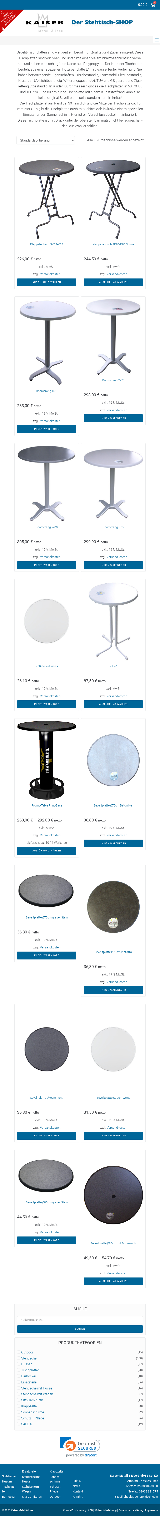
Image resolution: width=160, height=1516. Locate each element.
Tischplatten (30, 1370)
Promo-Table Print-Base (46, 805)
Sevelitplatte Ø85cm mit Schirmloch (113, 1243)
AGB (90, 1510)
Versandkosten (50, 274)
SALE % (26, 1424)
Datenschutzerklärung (131, 1510)
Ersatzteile (28, 1382)
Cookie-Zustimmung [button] (74, 1510)
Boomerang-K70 (46, 391)
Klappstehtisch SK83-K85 (46, 244)
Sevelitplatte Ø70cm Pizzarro (113, 952)
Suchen (80, 1329)
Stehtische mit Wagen (37, 1394)
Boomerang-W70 (113, 380)
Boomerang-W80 (47, 527)
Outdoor (27, 1352)
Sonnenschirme (32, 1412)
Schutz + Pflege (32, 1418)
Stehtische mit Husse (36, 1388)
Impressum (151, 1510)
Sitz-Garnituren (32, 1400)
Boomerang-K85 (113, 527)
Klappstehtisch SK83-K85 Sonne (113, 244)
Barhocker (28, 1376)
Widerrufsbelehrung (106, 1510)
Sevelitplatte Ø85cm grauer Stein (47, 1202)
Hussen (26, 1364)
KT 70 (113, 666)
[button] (156, 39)
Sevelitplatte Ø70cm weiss (113, 1097)
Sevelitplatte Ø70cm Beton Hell (113, 805)
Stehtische (28, 1358)
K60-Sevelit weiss (47, 666)
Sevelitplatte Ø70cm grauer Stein (47, 917)
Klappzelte (29, 1406)
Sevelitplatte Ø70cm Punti (46, 1097)
